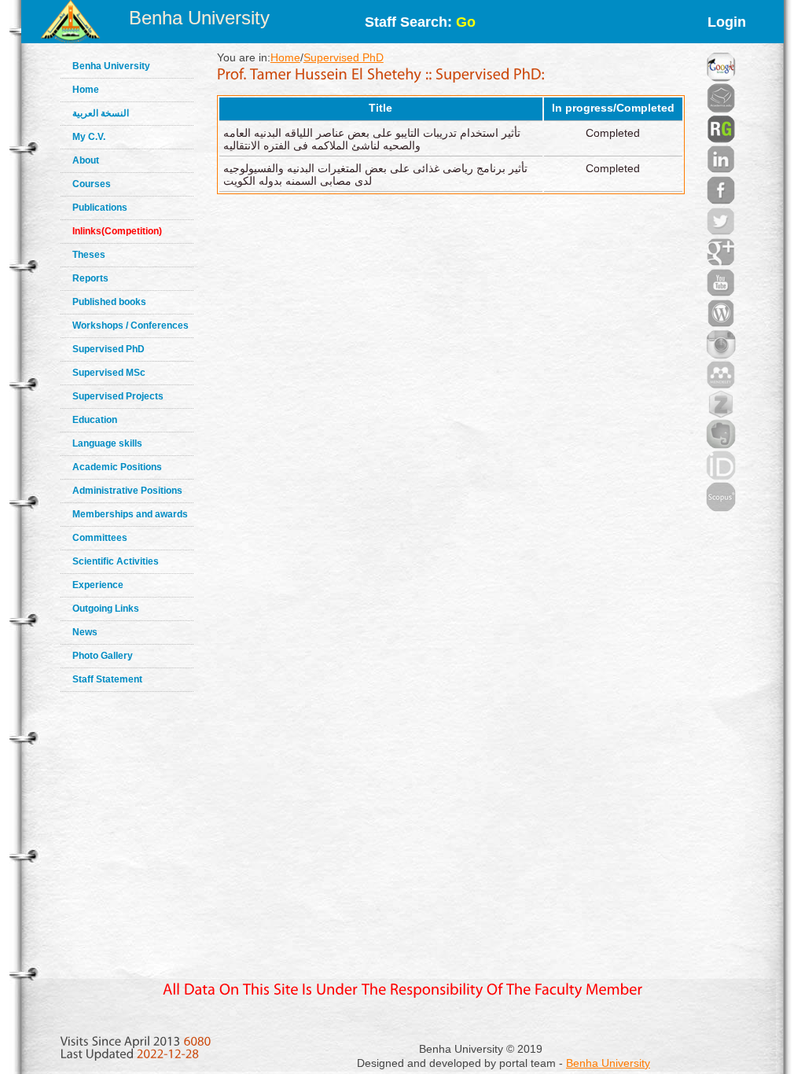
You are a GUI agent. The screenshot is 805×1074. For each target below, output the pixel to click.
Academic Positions (117, 467)
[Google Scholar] (721, 47)
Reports (90, 278)
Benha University (199, 17)
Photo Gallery (102, 655)
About (85, 160)
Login (727, 22)
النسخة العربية (100, 113)
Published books (109, 301)
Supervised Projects (118, 396)
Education (94, 419)
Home (85, 89)
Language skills (107, 443)
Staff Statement (107, 679)
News (84, 632)
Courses (91, 183)
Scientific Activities (115, 561)
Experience (97, 584)
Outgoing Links (105, 608)
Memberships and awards (130, 514)
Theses (88, 254)
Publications (99, 207)
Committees (99, 537)
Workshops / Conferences (130, 325)
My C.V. (88, 136)
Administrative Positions (127, 490)
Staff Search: (420, 22)
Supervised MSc (108, 372)
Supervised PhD (108, 349)
